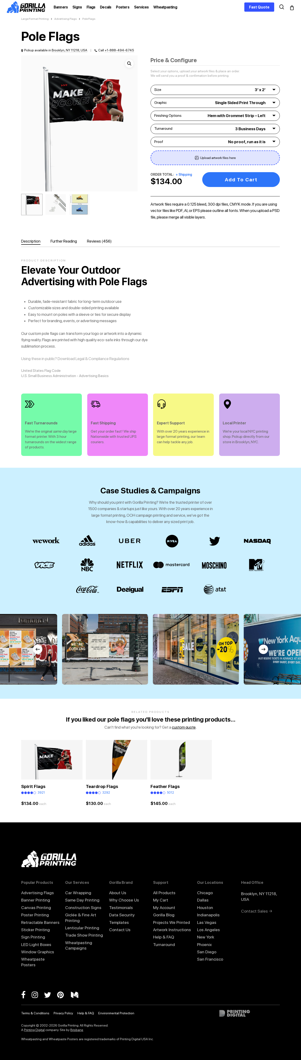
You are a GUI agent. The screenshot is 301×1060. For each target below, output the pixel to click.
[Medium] (77, 994)
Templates (119, 922)
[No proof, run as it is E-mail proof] (215, 142)
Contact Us (120, 929)
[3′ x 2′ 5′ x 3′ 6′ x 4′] (215, 90)
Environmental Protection (116, 1013)
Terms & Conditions (35, 1013)
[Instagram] (38, 994)
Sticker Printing (35, 929)
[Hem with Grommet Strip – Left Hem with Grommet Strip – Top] (215, 116)
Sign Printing (33, 936)
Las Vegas (206, 922)
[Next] (263, 649)
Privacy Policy (63, 1013)
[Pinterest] (64, 994)
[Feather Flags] (181, 760)
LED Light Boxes (36, 944)
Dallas (203, 900)
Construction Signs (83, 907)
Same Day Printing (82, 900)
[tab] (35, 241)
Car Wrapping (78, 892)
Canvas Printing (36, 907)
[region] (150, 649)
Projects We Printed (171, 922)
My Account (164, 907)
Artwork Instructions (172, 929)
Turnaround (164, 944)
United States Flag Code (41, 370)
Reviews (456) (99, 241)
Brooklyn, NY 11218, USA (69, 50)
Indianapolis (208, 914)
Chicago (205, 892)
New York (205, 936)
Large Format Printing (35, 18)
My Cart (160, 900)
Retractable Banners (40, 922)
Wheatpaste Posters (33, 962)
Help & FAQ (163, 936)
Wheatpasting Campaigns (78, 945)
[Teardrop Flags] (116, 760)
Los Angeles (208, 929)
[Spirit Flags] (52, 760)
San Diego (206, 951)
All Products (164, 892)
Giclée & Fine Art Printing (80, 917)
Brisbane (76, 1030)
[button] (129, 63)
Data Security (122, 914)
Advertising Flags (65, 18)
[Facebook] (26, 994)
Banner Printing (35, 900)
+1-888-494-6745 (119, 50)
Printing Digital (34, 1030)
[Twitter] (50, 994)
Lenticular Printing (82, 927)
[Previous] (37, 649)
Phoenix (204, 944)
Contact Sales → (256, 911)
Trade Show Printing (84, 935)
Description (30, 241)
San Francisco (210, 959)
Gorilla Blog (163, 914)
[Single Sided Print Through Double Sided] (215, 103)
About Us (117, 892)
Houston (205, 907)
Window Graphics (37, 951)
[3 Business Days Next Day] (215, 129)
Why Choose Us (124, 900)
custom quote (184, 727)
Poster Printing (35, 914)
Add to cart (241, 180)
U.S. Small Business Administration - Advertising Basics (65, 376)
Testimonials (121, 907)
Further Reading (64, 241)
